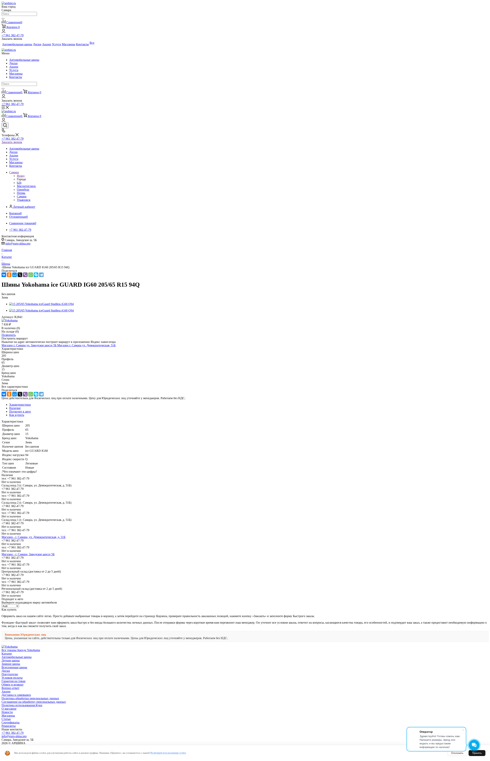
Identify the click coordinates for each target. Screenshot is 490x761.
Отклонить (457, 753)
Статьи (6, 719)
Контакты (15, 77)
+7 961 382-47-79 (13, 35)
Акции (13, 66)
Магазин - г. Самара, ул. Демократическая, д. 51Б (33, 537)
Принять (477, 753)
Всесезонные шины (14, 667)
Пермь (21, 193)
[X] (20, 274)
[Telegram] (41, 274)
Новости (7, 712)
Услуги (13, 70)
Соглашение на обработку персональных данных (34, 701)
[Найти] (3, 18)
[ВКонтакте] (4, 274)
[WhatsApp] (30, 274)
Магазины (16, 73)
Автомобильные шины (24, 59)
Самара (21, 196)
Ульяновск (23, 199)
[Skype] (36, 274)
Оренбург (23, 189)
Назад (20, 175)
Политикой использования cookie (168, 752)
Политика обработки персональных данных (30, 698)
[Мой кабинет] (4, 31)
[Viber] (25, 274)
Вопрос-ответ (10, 688)
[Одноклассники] (9, 274)
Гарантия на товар (13, 681)
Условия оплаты (12, 677)
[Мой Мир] (14, 274)
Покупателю (10, 674)
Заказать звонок (12, 142)
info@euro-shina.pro (17, 243)
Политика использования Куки (22, 705)
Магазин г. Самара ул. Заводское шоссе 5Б (29, 345)
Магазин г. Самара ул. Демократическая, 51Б (86, 345)
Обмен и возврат (13, 684)
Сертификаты (11, 722)
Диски (13, 63)
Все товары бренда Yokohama (21, 650)
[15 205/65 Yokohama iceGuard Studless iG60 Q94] (41, 304)
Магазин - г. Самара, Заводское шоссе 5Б (28, 554)
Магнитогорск (26, 186)
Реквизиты (9, 726)
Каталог (7, 653)
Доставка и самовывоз (16, 695)
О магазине (9, 708)
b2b (19, 182)
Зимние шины (11, 664)
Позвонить (9, 335)
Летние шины (11, 660)
